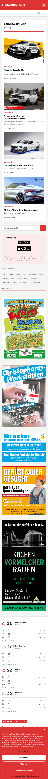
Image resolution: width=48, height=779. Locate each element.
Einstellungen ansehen (24, 770)
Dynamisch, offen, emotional (18, 165)
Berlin (18, 274)
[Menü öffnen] (44, 13)
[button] (44, 729)
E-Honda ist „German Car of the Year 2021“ (14, 117)
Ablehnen (24, 764)
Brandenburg (24, 282)
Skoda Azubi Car (15, 70)
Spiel (25, 278)
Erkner (11, 274)
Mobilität (8, 66)
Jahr (24, 274)
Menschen (6, 282)
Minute (5, 278)
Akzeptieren (24, 757)
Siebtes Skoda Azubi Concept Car (21, 210)
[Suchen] (39, 13)
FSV (4, 274)
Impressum (35, 776)
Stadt (12, 278)
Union (41, 274)
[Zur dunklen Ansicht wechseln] (44, 5)
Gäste (19, 278)
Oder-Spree (33, 278)
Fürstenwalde (35, 282)
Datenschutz (26, 776)
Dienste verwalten (23, 751)
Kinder (15, 282)
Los (42, 228)
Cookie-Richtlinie (15, 776)
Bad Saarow (32, 274)
